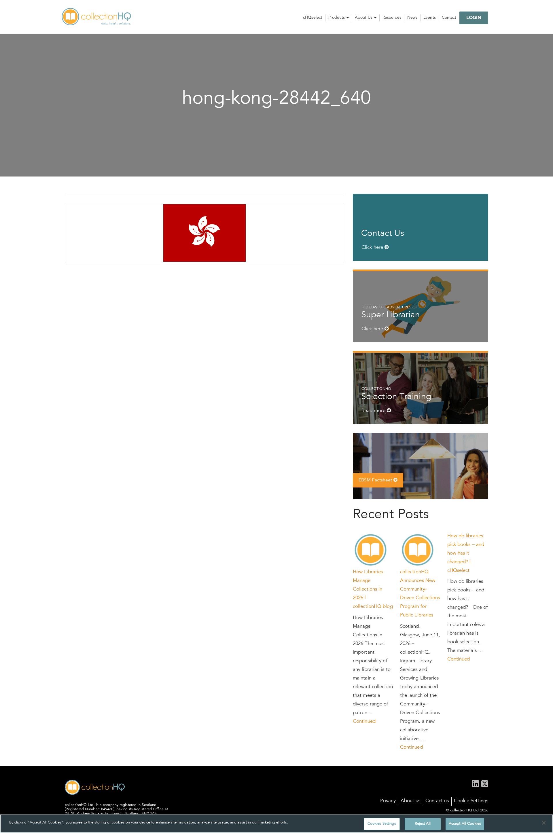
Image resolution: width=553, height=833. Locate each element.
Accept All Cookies (465, 824)
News (412, 18)
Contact (449, 18)
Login (474, 18)
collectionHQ (96, 17)
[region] (276, 823)
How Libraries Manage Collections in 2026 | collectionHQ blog (373, 589)
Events (429, 18)
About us (411, 801)
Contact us (437, 801)
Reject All (423, 824)
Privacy (388, 801)
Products (337, 18)
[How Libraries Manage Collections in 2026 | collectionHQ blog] (371, 550)
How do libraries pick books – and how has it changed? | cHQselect (465, 553)
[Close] (543, 823)
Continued (364, 721)
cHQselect (312, 18)
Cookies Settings (382, 824)
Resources (391, 18)
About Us (364, 18)
